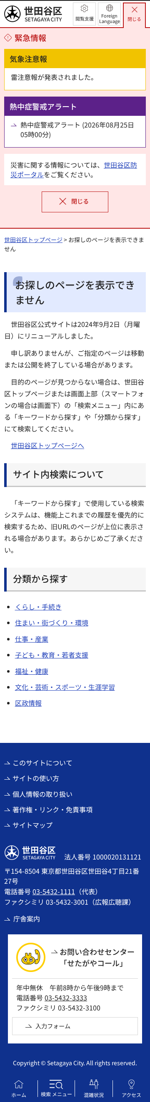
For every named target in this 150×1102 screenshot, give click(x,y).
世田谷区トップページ (33, 239)
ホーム (18, 1094)
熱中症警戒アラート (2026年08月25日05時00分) (77, 129)
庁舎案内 (26, 918)
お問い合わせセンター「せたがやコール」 (97, 957)
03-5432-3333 (66, 997)
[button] (84, 14)
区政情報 (28, 703)
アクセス (131, 1094)
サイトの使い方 (35, 778)
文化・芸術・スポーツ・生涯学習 (65, 687)
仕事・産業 (31, 639)
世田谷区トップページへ (47, 445)
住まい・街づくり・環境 (51, 622)
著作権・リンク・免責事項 (52, 809)
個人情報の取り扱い (42, 793)
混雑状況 (94, 1094)
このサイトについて (42, 762)
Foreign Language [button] (109, 18)
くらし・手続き (38, 607)
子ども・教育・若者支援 (51, 655)
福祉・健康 (31, 671)
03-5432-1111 (53, 891)
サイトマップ (32, 824)
